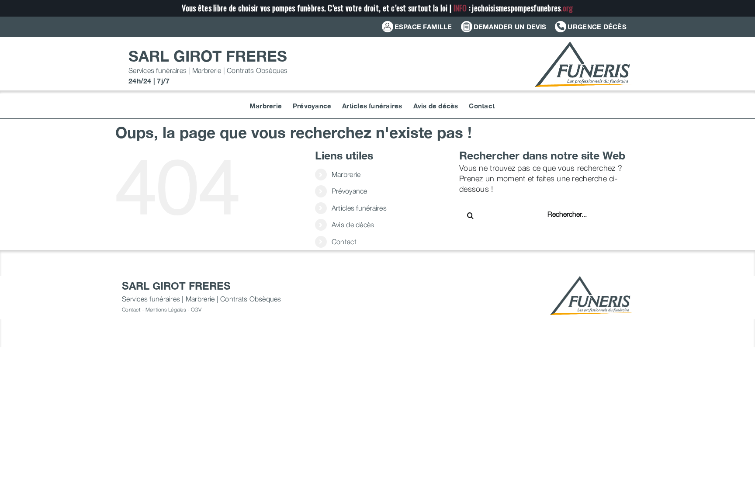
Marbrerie (346, 174)
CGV (196, 309)
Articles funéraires (359, 208)
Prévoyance (349, 191)
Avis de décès (353, 224)
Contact (344, 242)
